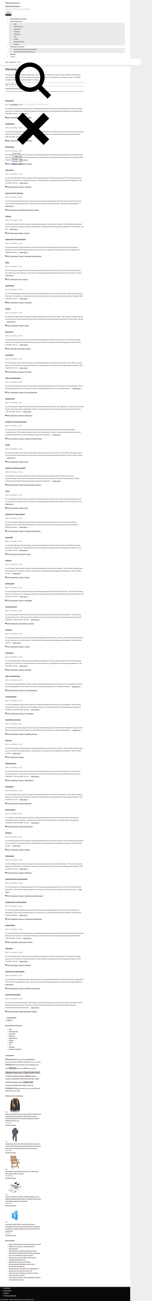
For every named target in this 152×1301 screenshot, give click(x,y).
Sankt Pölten (16, 1078)
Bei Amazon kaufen (10, 1125)
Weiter (10, 1020)
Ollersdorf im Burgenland (14, 971)
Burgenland (17, 29)
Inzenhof (8, 630)
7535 (8, 896)
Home (6, 62)
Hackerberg (9, 286)
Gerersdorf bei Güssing (14, 193)
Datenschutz (7, 1290)
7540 (8, 233)
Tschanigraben (10, 697)
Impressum (7, 1288)
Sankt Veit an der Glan (27, 1078)
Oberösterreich (18, 26)
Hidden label (18, 161)
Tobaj (7, 491)
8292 (8, 140)
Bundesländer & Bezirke (18, 19)
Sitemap (6, 1293)
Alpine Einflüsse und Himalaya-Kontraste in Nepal (22, 1251)
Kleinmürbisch (10, 763)
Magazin (13, 54)
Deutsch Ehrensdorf (12, 995)
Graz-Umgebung (37, 1061)
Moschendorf (10, 810)
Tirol (15, 36)
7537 (8, 850)
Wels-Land (37, 1088)
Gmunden (31, 1061)
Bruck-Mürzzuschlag (22, 1059)
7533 (8, 988)
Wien (15, 24)
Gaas (7, 262)
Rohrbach (21, 1076)
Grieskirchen (9, 1064)
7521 (8, 279)
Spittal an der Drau (17, 1082)
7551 (8, 349)
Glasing (8, 216)
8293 (8, 117)
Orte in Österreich (16, 21)
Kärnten (16, 39)
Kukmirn (8, 560)
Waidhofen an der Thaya (26, 1088)
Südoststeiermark (9, 1085)
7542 (8, 210)
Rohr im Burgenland (12, 378)
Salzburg (16, 44)
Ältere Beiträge (11, 1017)
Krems (6, 1068)
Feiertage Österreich (10, 1295)
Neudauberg (10, 124)
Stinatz (7, 309)
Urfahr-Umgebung (22, 1085)
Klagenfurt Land (33, 1064)
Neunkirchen (33, 1068)
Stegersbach (10, 399)
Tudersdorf (9, 170)
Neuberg (8, 833)
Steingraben (9, 584)
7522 (8, 256)
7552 (8, 325)
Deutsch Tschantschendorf (15, 468)
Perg (6, 1076)
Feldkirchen (20, 1062)
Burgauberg (9, 147)
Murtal (29, 1068)
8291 (8, 164)
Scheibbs (36, 1078)
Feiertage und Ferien (17, 46)
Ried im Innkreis (13, 1076)
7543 (8, 554)
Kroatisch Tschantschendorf (16, 422)
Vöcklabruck (9, 1088)
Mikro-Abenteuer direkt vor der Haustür (20, 1262)
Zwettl (18, 1090)
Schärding (8, 1082)
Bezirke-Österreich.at (12, 6)
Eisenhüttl (9, 537)
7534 (8, 965)
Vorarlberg (17, 31)
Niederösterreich (19, 41)
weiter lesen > (24, 113)
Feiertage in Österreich (15, 1049)
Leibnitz (19, 1068)
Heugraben (9, 355)
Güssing (21, 117)
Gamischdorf (10, 925)
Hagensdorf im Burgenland (15, 239)
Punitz (7, 445)
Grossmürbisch (11, 607)
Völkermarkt (17, 1088)
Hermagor (27, 1064)
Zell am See (13, 1090)
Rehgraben (9, 787)
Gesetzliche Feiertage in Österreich (24, 51)
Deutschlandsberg (9, 1061)
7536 (8, 873)
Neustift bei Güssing (13, 720)
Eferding (15, 1061)
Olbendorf (9, 948)
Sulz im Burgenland (12, 676)
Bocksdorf (9, 332)
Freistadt (26, 1062)
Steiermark (17, 34)
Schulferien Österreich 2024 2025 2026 (25, 49)
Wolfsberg (7, 1090)
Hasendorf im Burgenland (15, 514)
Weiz (33, 1088)
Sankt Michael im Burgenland (16, 879)
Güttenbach (9, 856)
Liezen (22, 1068)
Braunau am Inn (11, 1059)
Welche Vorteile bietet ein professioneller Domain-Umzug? (25, 1244)
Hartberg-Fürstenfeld (19, 1064)
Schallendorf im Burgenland (15, 902)
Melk (25, 1068)
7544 (8, 187)
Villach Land (30, 1085)
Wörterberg (9, 101)
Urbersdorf (9, 653)
